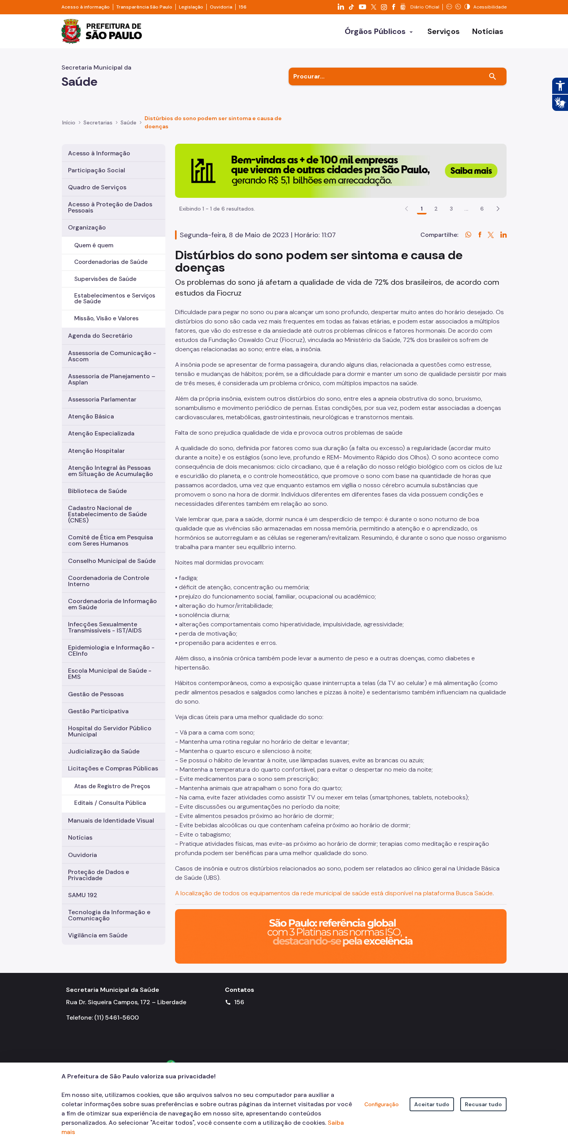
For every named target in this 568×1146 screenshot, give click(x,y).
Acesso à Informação (99, 153)
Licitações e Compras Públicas (113, 768)
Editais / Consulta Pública (110, 803)
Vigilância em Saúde (98, 935)
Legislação (191, 7)
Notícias (80, 837)
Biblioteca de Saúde (97, 491)
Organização (87, 227)
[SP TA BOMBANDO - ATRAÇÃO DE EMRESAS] (341, 170)
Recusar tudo (483, 1104)
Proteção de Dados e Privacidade (98, 875)
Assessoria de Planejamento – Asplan (111, 379)
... (466, 208)
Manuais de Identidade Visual (111, 820)
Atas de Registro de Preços (112, 786)
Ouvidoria (221, 7)
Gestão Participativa (98, 711)
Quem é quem (93, 245)
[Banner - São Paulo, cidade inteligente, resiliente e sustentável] (341, 936)
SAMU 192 (82, 895)
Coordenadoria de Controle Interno (108, 581)
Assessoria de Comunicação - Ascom (112, 356)
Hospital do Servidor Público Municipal (109, 731)
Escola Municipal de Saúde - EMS (109, 674)
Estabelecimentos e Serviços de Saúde (114, 298)
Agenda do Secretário (100, 336)
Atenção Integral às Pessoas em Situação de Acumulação (110, 471)
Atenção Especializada (101, 433)
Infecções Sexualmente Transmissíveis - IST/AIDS (105, 627)
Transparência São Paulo (144, 7)
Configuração (381, 1104)
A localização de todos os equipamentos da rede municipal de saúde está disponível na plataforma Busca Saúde (334, 893)
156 (243, 7)
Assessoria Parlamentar (102, 399)
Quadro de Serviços (97, 187)
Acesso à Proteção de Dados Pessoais (110, 207)
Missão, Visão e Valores (106, 318)
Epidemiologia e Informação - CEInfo (111, 650)
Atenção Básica (91, 416)
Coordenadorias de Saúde (111, 262)
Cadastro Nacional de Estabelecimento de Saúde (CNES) (107, 514)
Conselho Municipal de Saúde (112, 561)
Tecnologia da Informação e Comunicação (109, 915)
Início (68, 122)
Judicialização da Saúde (103, 751)
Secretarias (97, 122)
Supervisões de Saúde (105, 279)
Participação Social (96, 170)
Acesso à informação (85, 7)
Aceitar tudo (431, 1104)
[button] (498, 208)
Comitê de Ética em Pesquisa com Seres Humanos (110, 540)
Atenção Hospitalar (96, 451)
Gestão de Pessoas (96, 694)
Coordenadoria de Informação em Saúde (112, 604)
